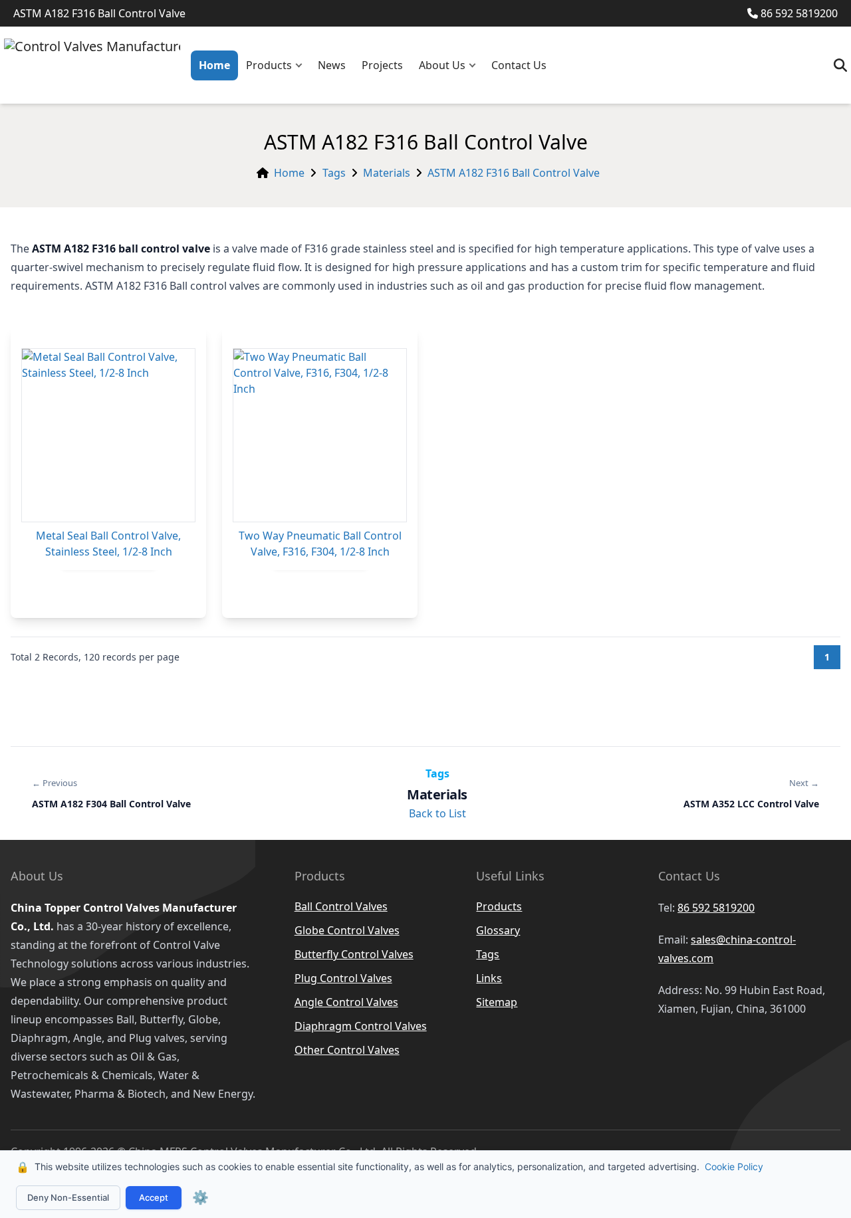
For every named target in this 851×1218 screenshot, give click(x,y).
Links (489, 978)
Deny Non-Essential (68, 1197)
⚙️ (200, 1197)
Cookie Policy (734, 1166)
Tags (334, 172)
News (332, 65)
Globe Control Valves (347, 930)
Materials (386, 172)
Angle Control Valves (346, 1002)
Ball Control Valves (341, 906)
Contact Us (519, 65)
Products (269, 65)
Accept (153, 1197)
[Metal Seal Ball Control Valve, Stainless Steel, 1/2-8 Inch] (108, 435)
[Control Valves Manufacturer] (92, 65)
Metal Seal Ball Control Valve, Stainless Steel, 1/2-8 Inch (108, 543)
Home (214, 65)
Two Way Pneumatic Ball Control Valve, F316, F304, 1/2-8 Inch (320, 543)
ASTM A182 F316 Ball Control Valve (513, 172)
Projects (382, 65)
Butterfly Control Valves (354, 954)
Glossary (498, 930)
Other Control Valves (347, 1050)
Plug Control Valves (343, 978)
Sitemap (496, 1002)
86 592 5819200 (799, 13)
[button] (302, 65)
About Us (442, 65)
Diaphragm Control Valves (361, 1026)
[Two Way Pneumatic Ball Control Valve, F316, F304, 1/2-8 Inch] (320, 435)
